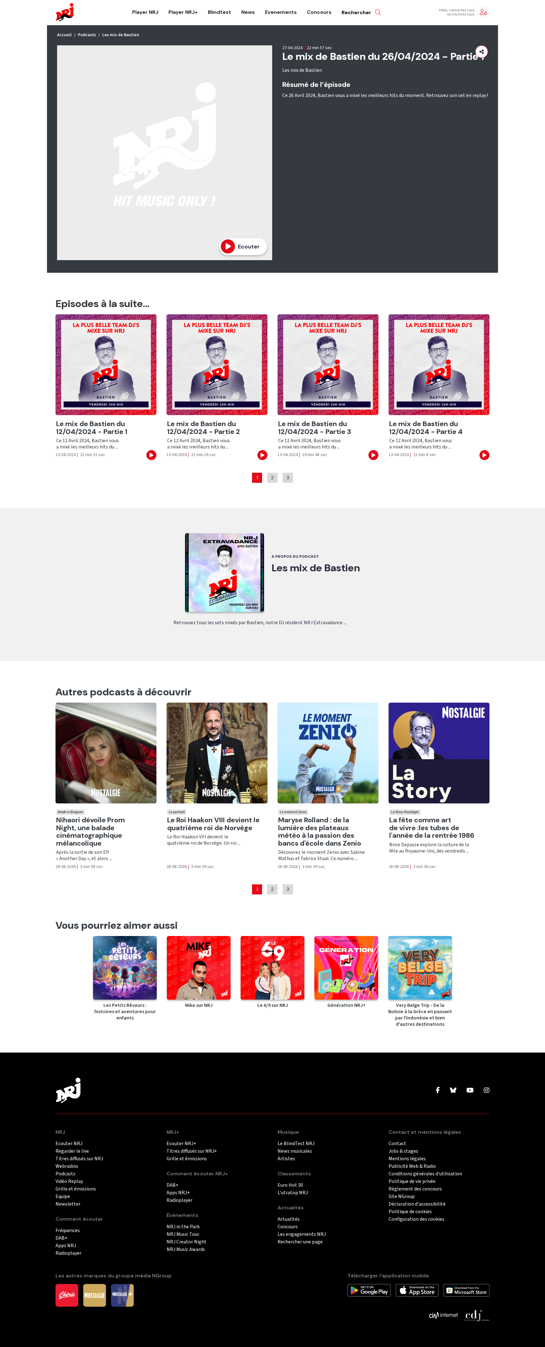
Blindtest (219, 12)
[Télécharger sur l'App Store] (417, 1290)
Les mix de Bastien (120, 35)
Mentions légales (407, 1159)
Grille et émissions (76, 1189)
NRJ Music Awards (186, 1249)
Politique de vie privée (412, 1181)
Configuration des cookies (416, 1219)
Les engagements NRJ (302, 1234)
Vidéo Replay (69, 1181)
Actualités (289, 1219)
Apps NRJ (66, 1245)
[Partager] (481, 51)
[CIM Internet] (443, 1315)
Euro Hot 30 (290, 1185)
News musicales (295, 1151)
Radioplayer (68, 1253)
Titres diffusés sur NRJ (79, 1159)
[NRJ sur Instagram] (486, 1090)
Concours (319, 12)
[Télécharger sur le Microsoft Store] (466, 1290)
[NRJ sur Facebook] (438, 1090)
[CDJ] (476, 1315)
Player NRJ (145, 12)
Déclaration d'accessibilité (417, 1204)
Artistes (286, 1159)
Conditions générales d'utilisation (425, 1174)
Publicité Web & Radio (412, 1166)
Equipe (63, 1196)
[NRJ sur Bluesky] (453, 1090)
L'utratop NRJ (293, 1193)
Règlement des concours (415, 1189)
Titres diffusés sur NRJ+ (192, 1151)
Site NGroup (402, 1196)
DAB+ (61, 1238)
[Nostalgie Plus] (122, 1295)
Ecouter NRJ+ (181, 1143)
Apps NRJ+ (178, 1193)
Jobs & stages (403, 1151)
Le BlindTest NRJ (296, 1143)
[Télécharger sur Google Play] (369, 1290)
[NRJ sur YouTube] (470, 1090)
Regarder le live (72, 1151)
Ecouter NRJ (69, 1143)
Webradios (67, 1166)
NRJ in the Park (183, 1227)
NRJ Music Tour (183, 1234)
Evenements (281, 12)
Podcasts (87, 35)
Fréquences (68, 1230)
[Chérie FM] (67, 1295)
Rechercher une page (300, 1242)
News (248, 12)
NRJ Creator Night (187, 1242)
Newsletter (68, 1204)
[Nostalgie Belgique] (94, 1295)
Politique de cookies (410, 1211)
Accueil (64, 35)
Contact (397, 1143)
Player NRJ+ (183, 12)
